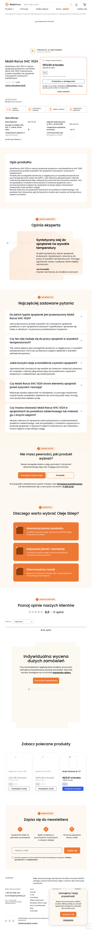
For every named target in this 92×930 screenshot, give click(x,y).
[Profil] (76, 4)
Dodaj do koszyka (73, 788)
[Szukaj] (71, 4)
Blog (31, 908)
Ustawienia (68, 920)
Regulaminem (33, 860)
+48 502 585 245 (12, 893)
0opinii (18, 82)
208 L (16, 784)
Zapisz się (72, 850)
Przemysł (26, 14)
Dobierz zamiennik (64, 91)
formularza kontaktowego (69, 484)
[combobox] (46, 4)
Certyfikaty (34, 897)
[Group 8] (10, 921)
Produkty (19, 14)
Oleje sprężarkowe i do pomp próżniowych (44, 14)
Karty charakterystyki (37, 905)
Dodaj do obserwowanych (53, 60)
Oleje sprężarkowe (65, 14)
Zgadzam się (68, 914)
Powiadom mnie (19, 788)
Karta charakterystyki (15, 85)
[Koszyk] (84, 4)
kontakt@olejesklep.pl (15, 895)
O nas (32, 895)
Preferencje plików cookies (27, 923)
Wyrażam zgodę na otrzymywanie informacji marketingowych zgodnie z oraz (43, 859)
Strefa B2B (33, 911)
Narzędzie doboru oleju (32, 475)
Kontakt (33, 892)
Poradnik (60, 475)
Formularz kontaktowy (46, 680)
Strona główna (10, 14)
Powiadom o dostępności (63, 81)
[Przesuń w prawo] (85, 773)
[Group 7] (6, 921)
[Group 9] (13, 921)
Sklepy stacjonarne (37, 900)
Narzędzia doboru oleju (38, 903)
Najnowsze (19, 622)
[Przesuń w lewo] (7, 773)
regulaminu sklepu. (62, 672)
